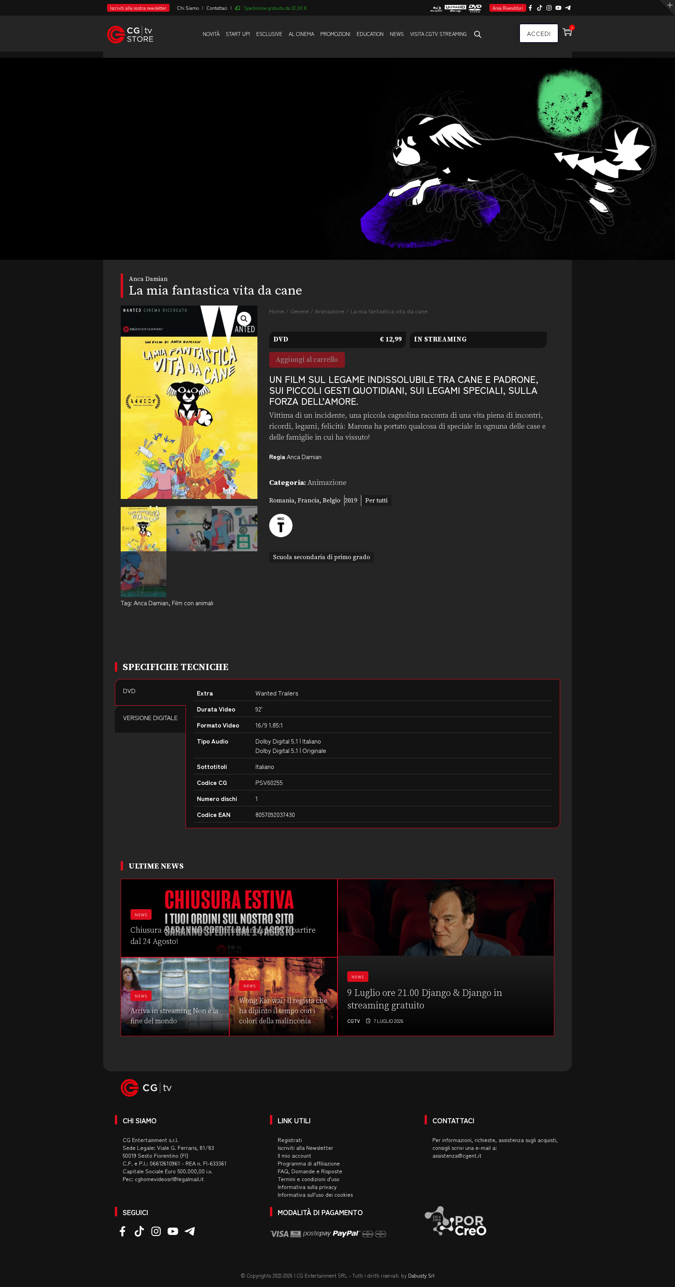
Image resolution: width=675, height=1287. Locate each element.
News (397, 34)
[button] (244, 319)
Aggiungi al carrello (307, 360)
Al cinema (301, 34)
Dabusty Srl (421, 1275)
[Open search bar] (478, 34)
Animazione (329, 311)
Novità (211, 34)
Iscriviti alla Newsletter (305, 1147)
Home (276, 311)
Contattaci (217, 7)
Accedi (539, 33)
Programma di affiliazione (309, 1163)
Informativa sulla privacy (307, 1186)
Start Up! (238, 34)
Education (370, 34)
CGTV (353, 1020)
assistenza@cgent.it (457, 1155)
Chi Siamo (188, 7)
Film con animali (192, 602)
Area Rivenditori (508, 8)
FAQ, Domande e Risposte (310, 1171)
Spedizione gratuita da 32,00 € (275, 7)
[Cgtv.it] (130, 33)
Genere (299, 311)
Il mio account (294, 1155)
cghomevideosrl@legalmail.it (169, 1179)
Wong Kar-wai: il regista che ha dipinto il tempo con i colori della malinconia (283, 1011)
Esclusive (269, 34)
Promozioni (335, 34)
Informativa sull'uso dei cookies (315, 1194)
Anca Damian (151, 602)
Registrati (290, 1140)
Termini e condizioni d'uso (308, 1179)
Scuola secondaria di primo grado (321, 557)
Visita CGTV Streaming (438, 34)
